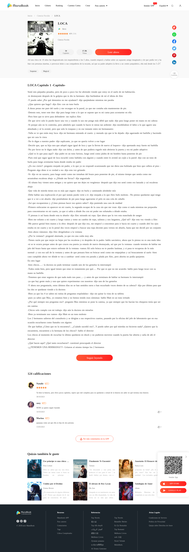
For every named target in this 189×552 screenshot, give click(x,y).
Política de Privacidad (157, 522)
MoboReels (118, 545)
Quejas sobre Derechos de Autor (161, 526)
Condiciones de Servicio (158, 518)
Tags (59, 529)
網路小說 (94, 533)
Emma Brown (48, 488)
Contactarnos (62, 526)
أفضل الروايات (96, 529)
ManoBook (30, 526)
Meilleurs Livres (97, 537)
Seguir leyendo (94, 357)
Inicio (30, 16)
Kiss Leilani (47, 466)
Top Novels (95, 518)
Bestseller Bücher (120, 522)
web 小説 (117, 537)
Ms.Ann (92, 488)
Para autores (61, 522)
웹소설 (94, 522)
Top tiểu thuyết (96, 526)
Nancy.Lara (139, 466)
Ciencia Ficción (43, 16)
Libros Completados (64, 533)
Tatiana (91, 466)
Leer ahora (113, 52)
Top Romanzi (119, 529)
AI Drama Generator (98, 549)
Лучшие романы (97, 541)
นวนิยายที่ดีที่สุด (97, 545)
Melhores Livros (120, 533)
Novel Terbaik (119, 541)
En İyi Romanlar (120, 526)
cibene (137, 488)
